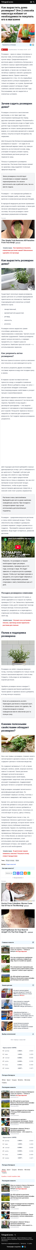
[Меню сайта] (31, 2)
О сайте (29, 1243)
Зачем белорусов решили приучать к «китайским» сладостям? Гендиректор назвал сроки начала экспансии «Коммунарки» (23, 1027)
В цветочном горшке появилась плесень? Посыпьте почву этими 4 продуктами (16, 853)
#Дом (17, 860)
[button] (31, 45)
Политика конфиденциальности (10, 1243)
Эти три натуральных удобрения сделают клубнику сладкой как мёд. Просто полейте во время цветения (21, 960)
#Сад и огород (10, 860)
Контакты (23, 1243)
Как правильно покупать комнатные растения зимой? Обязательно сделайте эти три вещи (18, 250)
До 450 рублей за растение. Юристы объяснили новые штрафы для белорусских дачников (22, 978)
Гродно (14, 1080)
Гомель (4, 1082)
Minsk (4, 1080)
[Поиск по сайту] (34, 2)
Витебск (20, 1080)
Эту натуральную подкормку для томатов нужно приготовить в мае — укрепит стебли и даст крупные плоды (22, 969)
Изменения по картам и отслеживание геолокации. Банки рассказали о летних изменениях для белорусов (21, 1122)
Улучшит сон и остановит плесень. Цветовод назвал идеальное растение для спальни (17, 622)
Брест (9, 1080)
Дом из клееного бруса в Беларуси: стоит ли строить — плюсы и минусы (22, 949)
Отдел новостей (11, 864)
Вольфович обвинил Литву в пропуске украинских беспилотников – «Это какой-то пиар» (21, 1131)
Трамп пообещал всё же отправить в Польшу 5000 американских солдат (22, 1111)
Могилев (27, 1080)
